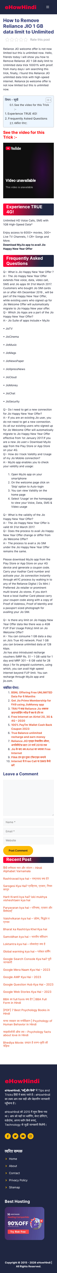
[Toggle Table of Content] (47, 100)
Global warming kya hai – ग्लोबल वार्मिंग (26, 951)
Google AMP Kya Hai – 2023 (22, 977)
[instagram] (31, 1136)
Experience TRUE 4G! (22, 113)
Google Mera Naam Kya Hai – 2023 (26, 969)
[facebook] (8, 1136)
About (13, 1166)
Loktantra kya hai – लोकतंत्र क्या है (24, 944)
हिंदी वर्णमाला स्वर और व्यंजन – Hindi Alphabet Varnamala (22, 869)
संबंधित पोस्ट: (20, 123)
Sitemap (14, 1187)
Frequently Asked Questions (27, 118)
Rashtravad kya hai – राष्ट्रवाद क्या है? (26, 878)
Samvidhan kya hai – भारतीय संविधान (25, 936)
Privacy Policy (18, 1180)
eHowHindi (44, 1262)
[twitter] (15, 1136)
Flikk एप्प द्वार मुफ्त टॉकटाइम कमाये (28, 757)
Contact (14, 1173)
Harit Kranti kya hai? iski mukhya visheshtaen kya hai (25, 898)
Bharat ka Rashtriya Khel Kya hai (25, 929)
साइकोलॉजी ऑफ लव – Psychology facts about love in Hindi (27, 1033)
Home (13, 1158)
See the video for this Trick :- (31, 107)
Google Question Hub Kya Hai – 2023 (28, 984)
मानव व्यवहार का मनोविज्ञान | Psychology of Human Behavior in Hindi (27, 1022)
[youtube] (23, 1136)
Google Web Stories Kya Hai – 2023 (27, 991)
